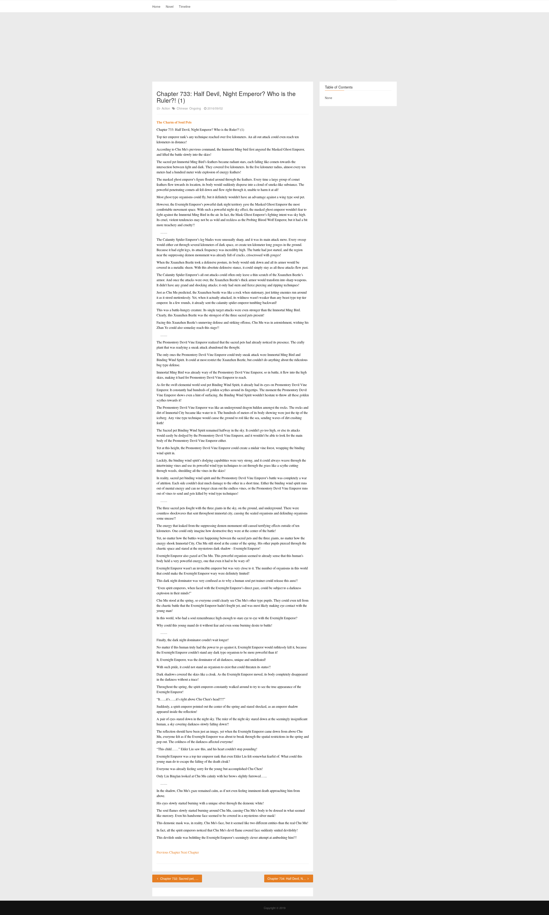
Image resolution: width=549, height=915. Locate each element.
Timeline (184, 6)
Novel (169, 6)
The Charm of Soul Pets (174, 122)
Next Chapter (190, 852)
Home (156, 6)
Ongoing (195, 108)
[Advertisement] (274, 47)
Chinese (182, 108)
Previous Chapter (169, 852)
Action (166, 108)
